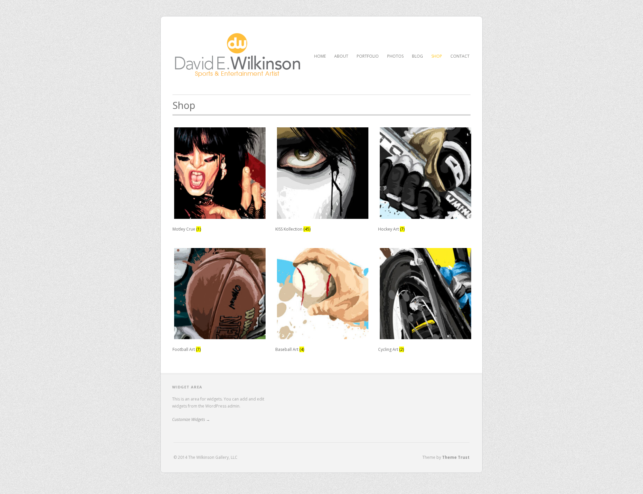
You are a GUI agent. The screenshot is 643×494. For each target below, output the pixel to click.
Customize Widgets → (191, 419)
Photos (395, 56)
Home (320, 56)
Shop (436, 56)
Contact (460, 56)
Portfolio (368, 55)
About (341, 56)
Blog (417, 56)
